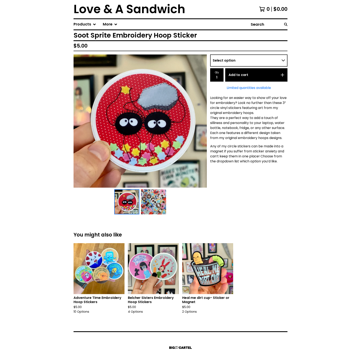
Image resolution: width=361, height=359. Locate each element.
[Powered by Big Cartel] (180, 348)
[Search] (285, 24)
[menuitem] (85, 24)
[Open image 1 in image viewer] (140, 121)
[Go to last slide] (79, 121)
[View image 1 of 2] (126, 201)
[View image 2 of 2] (153, 201)
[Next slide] (201, 121)
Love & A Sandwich (129, 9)
